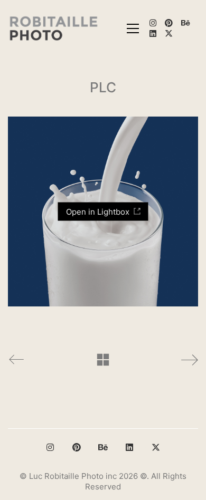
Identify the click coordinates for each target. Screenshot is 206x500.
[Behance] (103, 447)
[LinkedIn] (129, 447)
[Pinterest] (76, 447)
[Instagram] (50, 447)
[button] (133, 28)
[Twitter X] (155, 447)
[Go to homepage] (54, 28)
